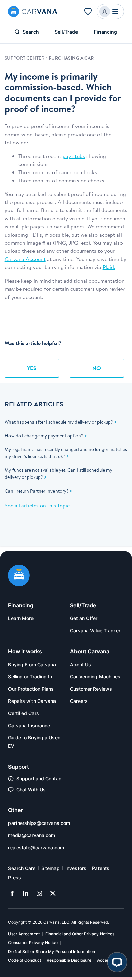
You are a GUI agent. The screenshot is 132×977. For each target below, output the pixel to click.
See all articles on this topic (37, 505)
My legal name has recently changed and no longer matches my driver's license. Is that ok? (66, 453)
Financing (105, 32)
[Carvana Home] (19, 576)
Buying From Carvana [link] (32, 664)
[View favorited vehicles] (88, 11)
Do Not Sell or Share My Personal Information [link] (51, 951)
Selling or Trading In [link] (30, 676)
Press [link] (14, 877)
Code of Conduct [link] (24, 960)
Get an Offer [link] (83, 618)
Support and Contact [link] (39, 778)
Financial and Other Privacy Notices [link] (79, 933)
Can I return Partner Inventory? (37, 491)
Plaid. (109, 267)
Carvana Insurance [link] (29, 725)
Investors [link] (75, 868)
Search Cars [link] (22, 868)
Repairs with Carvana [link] (32, 701)
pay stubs (74, 156)
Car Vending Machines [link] (95, 676)
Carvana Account (25, 259)
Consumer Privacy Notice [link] (33, 942)
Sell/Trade (66, 32)
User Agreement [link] (24, 933)
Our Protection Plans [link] (31, 689)
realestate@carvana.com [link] (36, 847)
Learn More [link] (21, 618)
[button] (110, 11)
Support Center (25, 58)
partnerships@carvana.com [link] (39, 823)
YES (31, 368)
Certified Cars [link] (23, 713)
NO (96, 368)
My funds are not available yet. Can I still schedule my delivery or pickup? (58, 474)
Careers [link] (79, 701)
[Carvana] (33, 11)
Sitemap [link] (50, 868)
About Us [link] (80, 664)
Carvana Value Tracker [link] (95, 630)
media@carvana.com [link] (31, 835)
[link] (12, 893)
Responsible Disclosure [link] (69, 960)
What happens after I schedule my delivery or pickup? (59, 422)
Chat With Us (31, 789)
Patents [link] (100, 868)
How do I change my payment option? (44, 435)
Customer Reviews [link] (91, 689)
